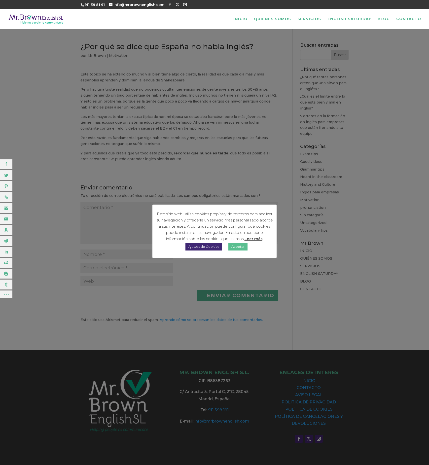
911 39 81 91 (94, 4)
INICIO (240, 19)
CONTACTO (408, 19)
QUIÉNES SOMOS (272, 19)
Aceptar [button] (238, 247)
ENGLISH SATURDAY (349, 19)
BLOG (384, 19)
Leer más (253, 238)
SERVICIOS (309, 19)
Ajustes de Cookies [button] (203, 247)
